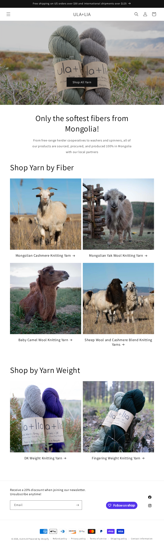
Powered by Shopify (38, 538)
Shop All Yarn (82, 82)
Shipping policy (119, 538)
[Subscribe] (77, 505)
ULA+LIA (23, 538)
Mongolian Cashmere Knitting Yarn (43, 255)
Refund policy (60, 538)
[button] (8, 14)
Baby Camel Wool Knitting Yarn (43, 340)
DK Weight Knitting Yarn (43, 458)
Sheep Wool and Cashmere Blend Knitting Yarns (118, 342)
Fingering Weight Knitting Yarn (116, 458)
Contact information (142, 538)
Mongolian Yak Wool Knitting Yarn (116, 255)
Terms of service (98, 538)
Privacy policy (78, 538)
